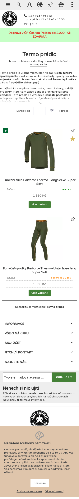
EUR (34, 24)
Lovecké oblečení (57, 61)
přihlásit (64, 377)
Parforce (11, 189)
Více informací (54, 491)
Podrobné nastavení (29, 491)
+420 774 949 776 (39, 16)
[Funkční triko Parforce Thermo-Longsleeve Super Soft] (39, 174)
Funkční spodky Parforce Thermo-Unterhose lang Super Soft (39, 270)
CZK (27, 24)
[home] (9, 25)
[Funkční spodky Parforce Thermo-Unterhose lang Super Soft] (39, 262)
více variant (39, 204)
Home (12, 61)
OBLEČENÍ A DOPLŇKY (32, 61)
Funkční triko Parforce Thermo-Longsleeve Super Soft (39, 182)
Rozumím (40, 483)
